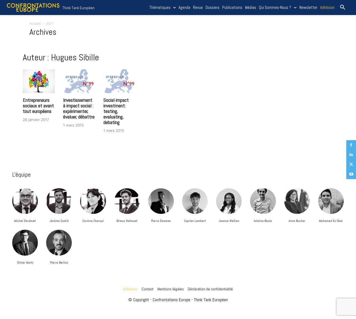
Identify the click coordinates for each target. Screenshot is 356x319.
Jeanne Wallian (229, 221)
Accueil (35, 23)
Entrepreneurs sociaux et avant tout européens (38, 105)
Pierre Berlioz (59, 262)
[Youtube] (351, 174)
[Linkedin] (351, 155)
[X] (351, 164)
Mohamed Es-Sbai (331, 221)
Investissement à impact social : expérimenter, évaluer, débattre (79, 108)
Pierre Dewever (161, 221)
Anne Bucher (297, 221)
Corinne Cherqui (93, 221)
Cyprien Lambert (195, 221)
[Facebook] (351, 145)
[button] (342, 7)
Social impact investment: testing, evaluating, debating (116, 111)
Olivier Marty (25, 262)
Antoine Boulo (263, 221)
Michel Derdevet (25, 221)
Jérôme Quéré (59, 221)
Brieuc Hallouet (127, 221)
